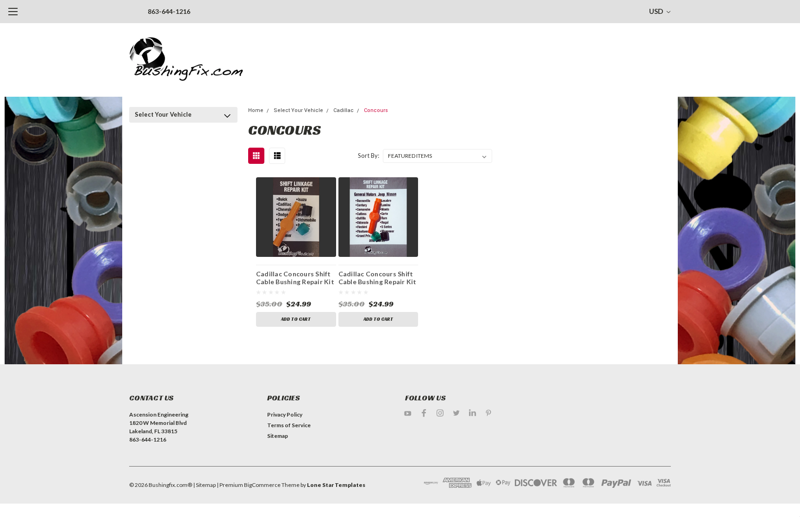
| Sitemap (204, 484)
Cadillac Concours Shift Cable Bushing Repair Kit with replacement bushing (295, 279)
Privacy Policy (284, 414)
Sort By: (368, 155)
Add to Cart (296, 319)
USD (656, 11)
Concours (376, 110)
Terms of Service (289, 425)
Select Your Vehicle (163, 114)
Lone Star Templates (336, 484)
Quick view (296, 217)
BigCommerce (262, 484)
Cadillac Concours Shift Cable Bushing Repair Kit (377, 278)
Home (255, 110)
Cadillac (343, 110)
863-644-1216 (169, 11)
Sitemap (277, 435)
